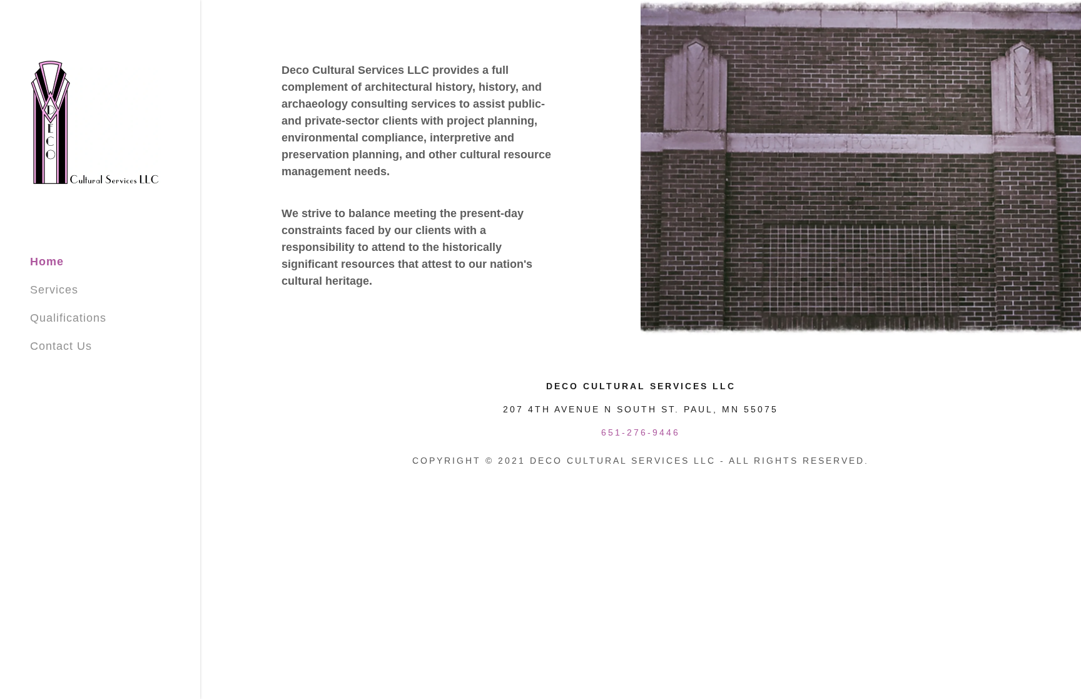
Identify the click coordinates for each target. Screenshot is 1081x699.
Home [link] (47, 261)
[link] (95, 122)
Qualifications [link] (68, 318)
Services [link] (54, 289)
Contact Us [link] (61, 346)
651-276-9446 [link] (640, 432)
